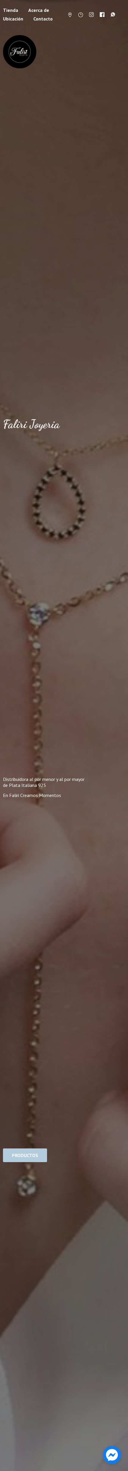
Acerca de (38, 10)
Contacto (43, 19)
